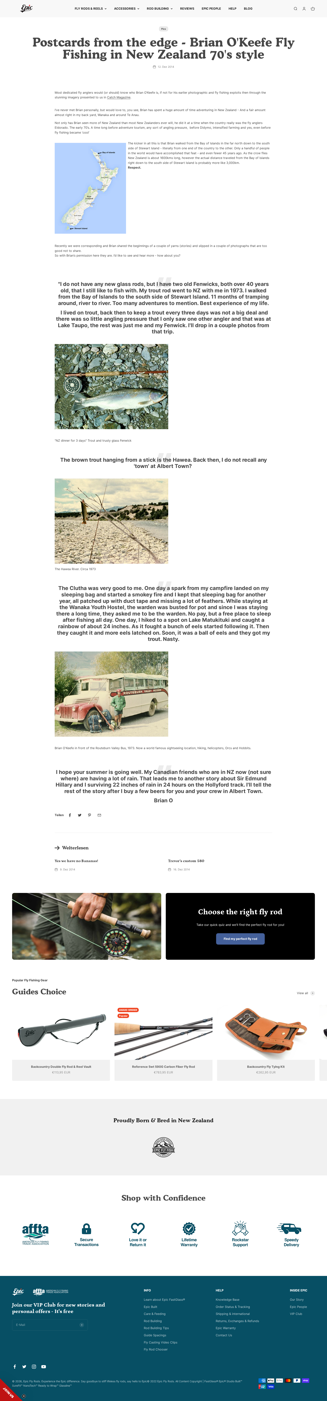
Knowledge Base (227, 1299)
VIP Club (296, 1314)
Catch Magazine (118, 97)
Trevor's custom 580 (186, 861)
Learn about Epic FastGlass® (164, 1299)
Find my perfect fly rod (240, 939)
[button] (11, 1389)
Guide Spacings (155, 1335)
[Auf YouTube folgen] (43, 1366)
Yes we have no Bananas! (76, 861)
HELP (232, 8)
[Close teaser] (24, 1396)
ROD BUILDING (158, 8)
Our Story (297, 1299)
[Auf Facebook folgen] (14, 1366)
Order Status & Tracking (233, 1307)
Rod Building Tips (156, 1328)
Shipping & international (233, 1314)
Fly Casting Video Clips (160, 1342)
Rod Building (153, 1321)
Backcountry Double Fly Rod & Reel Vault (61, 1067)
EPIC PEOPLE (211, 8)
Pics (163, 28)
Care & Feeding (155, 1314)
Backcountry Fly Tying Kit (266, 1067)
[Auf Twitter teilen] (79, 815)
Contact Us (224, 1335)
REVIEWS (187, 8)
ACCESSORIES (124, 8)
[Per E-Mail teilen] (99, 815)
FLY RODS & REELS (89, 8)
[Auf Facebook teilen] (70, 815)
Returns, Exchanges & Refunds (237, 1321)
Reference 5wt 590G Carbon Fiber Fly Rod (163, 1067)
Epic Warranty (226, 1328)
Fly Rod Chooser (156, 1349)
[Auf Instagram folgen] (34, 1366)
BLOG (248, 8)
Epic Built (150, 1307)
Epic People (298, 1307)
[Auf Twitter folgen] (24, 1366)
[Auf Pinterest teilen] (89, 815)
